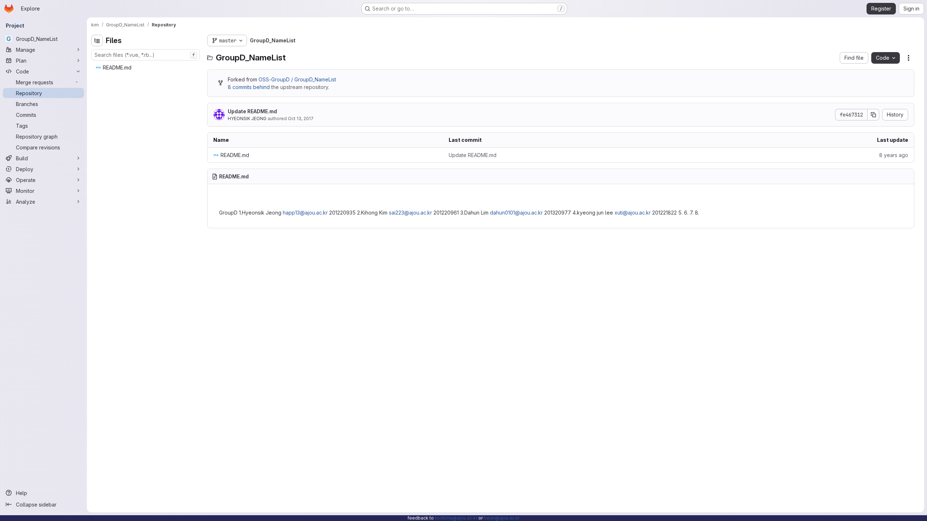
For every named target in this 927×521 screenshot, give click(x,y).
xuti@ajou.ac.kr (632, 212)
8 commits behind (249, 87)
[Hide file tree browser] (97, 40)
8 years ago (893, 155)
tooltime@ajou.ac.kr (456, 518)
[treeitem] (146, 67)
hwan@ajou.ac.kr (502, 518)
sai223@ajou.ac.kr (410, 212)
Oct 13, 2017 (301, 118)
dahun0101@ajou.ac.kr (516, 212)
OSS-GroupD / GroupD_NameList (297, 79)
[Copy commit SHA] (873, 114)
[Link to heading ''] (222, 199)
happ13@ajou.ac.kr (305, 212)
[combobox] (145, 54)
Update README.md (252, 111)
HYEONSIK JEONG (247, 118)
